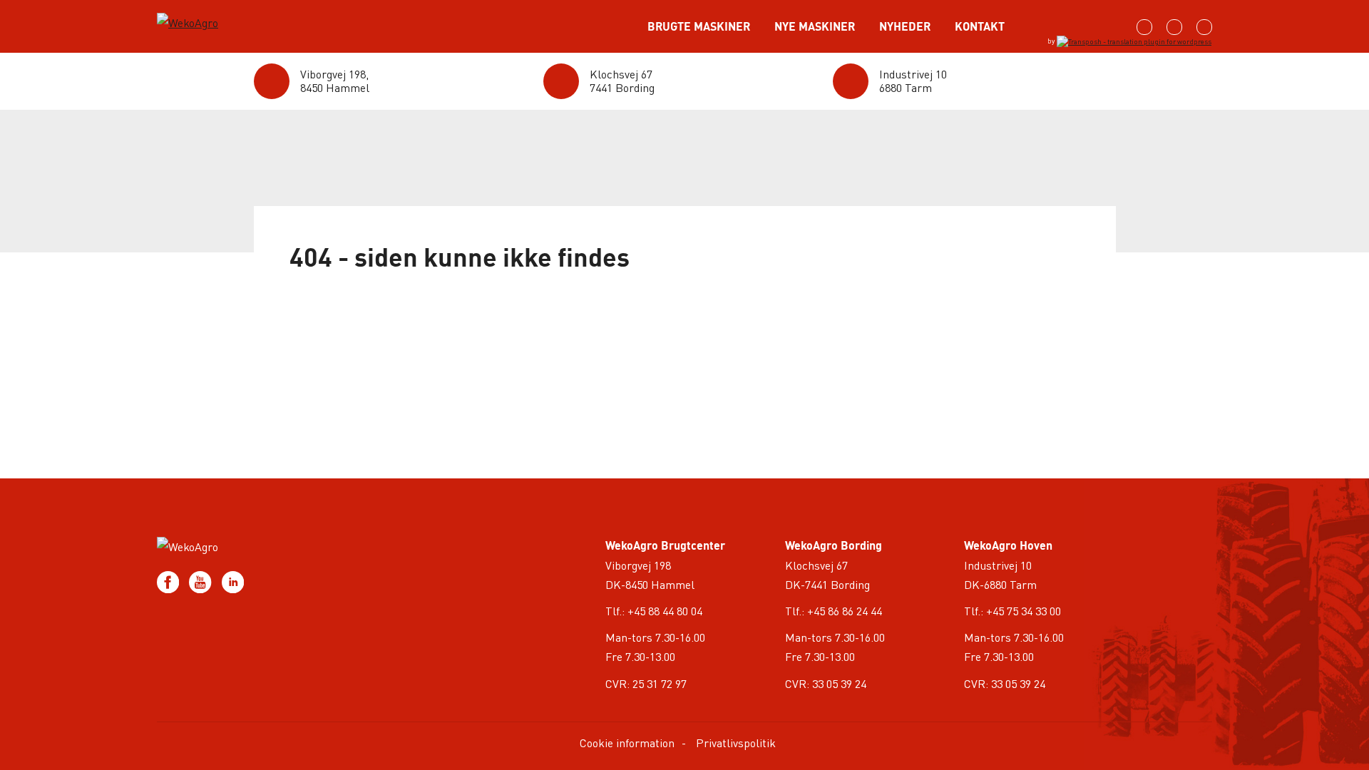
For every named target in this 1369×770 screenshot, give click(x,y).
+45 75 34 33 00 (1023, 610)
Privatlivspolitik (736, 742)
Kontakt (980, 26)
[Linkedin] (233, 580)
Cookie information (627, 742)
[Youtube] (201, 580)
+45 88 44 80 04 (664, 610)
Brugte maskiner (698, 26)
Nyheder (904, 26)
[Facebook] (169, 580)
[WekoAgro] (217, 15)
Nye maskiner (814, 26)
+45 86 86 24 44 (844, 610)
